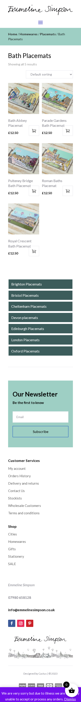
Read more (34, 130)
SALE (12, 564)
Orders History (19, 476)
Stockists (15, 498)
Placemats (48, 34)
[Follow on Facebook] (11, 623)
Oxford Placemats (25, 351)
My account (17, 468)
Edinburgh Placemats (27, 328)
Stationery (16, 556)
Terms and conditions (24, 513)
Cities (12, 534)
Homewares (29, 34)
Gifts (12, 549)
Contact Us (16, 491)
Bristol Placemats (25, 295)
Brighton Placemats (26, 284)
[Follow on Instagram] (20, 623)
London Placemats (25, 340)
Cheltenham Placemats (29, 306)
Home (12, 34)
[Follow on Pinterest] (29, 623)
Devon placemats (24, 317)
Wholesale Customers (24, 506)
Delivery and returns (23, 483)
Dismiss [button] (70, 699)
